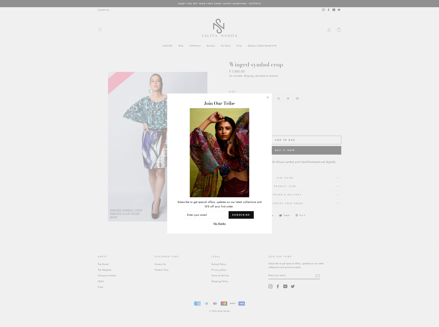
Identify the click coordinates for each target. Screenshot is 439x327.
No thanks (219, 224)
